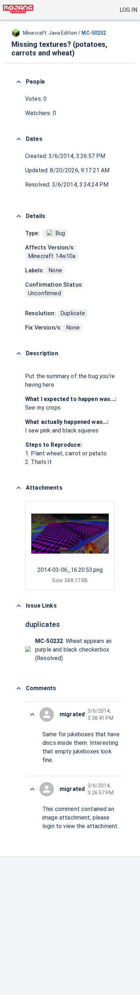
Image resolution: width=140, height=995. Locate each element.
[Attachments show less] (18, 488)
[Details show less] (18, 216)
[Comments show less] (18, 688)
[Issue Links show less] (18, 606)
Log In (128, 9)
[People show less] (18, 82)
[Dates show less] (18, 139)
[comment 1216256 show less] (32, 714)
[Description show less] (18, 353)
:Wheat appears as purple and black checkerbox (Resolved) (73, 650)
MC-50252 (93, 33)
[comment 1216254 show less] (32, 789)
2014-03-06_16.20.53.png (70, 569)
